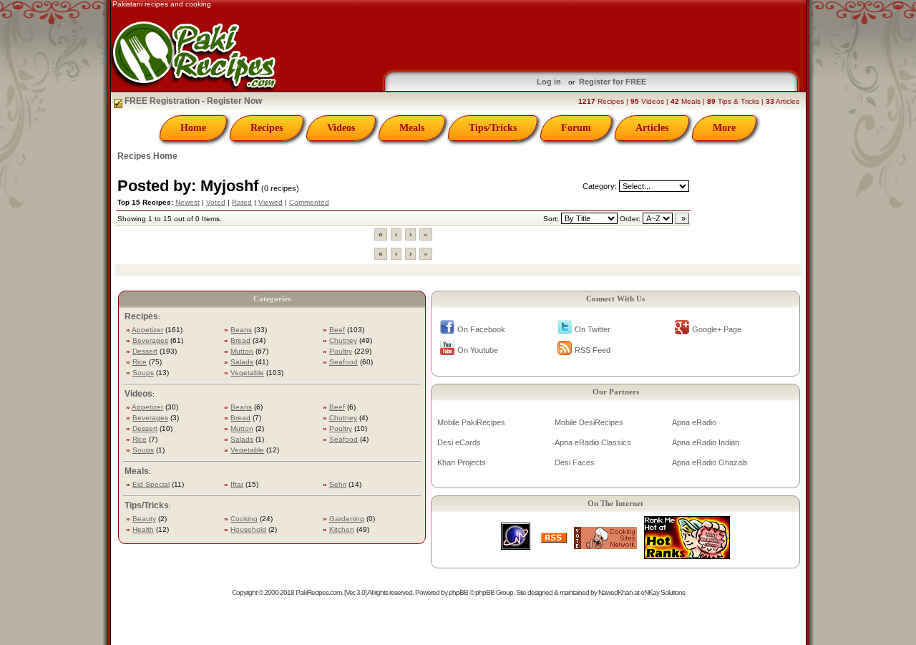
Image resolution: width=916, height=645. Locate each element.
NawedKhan (615, 592)
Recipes (266, 127)
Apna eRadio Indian (705, 442)
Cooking (244, 519)
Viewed (270, 202)
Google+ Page (716, 329)
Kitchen (341, 529)
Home (193, 127)
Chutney (343, 340)
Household (248, 529)
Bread (240, 340)
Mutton (241, 351)
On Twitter (592, 329)
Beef (337, 330)
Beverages (150, 340)
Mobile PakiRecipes (471, 422)
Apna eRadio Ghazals (710, 462)
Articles (651, 127)
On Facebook (481, 329)
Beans (241, 330)
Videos (341, 127)
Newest (187, 202)
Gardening (346, 519)
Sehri (337, 484)
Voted (215, 202)
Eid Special (151, 484)
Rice (139, 362)
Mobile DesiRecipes (589, 422)
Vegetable (247, 373)
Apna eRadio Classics (593, 442)
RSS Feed (592, 350)
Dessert (144, 351)
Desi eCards (459, 442)
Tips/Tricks (493, 127)
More (724, 127)
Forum (576, 127)
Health (143, 529)
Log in (549, 81)
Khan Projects (461, 462)
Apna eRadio (694, 422)
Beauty (144, 519)
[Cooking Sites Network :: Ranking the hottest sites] (605, 545)
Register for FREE (612, 81)
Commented (309, 202)
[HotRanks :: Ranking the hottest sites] (687, 555)
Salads (241, 362)
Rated (242, 202)
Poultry (340, 351)
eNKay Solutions (662, 592)
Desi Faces (575, 462)
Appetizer (147, 330)
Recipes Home (147, 156)
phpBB (458, 592)
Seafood (343, 362)
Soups (143, 373)
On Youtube (477, 350)
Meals (411, 127)
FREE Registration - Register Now (192, 101)
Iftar (236, 484)
